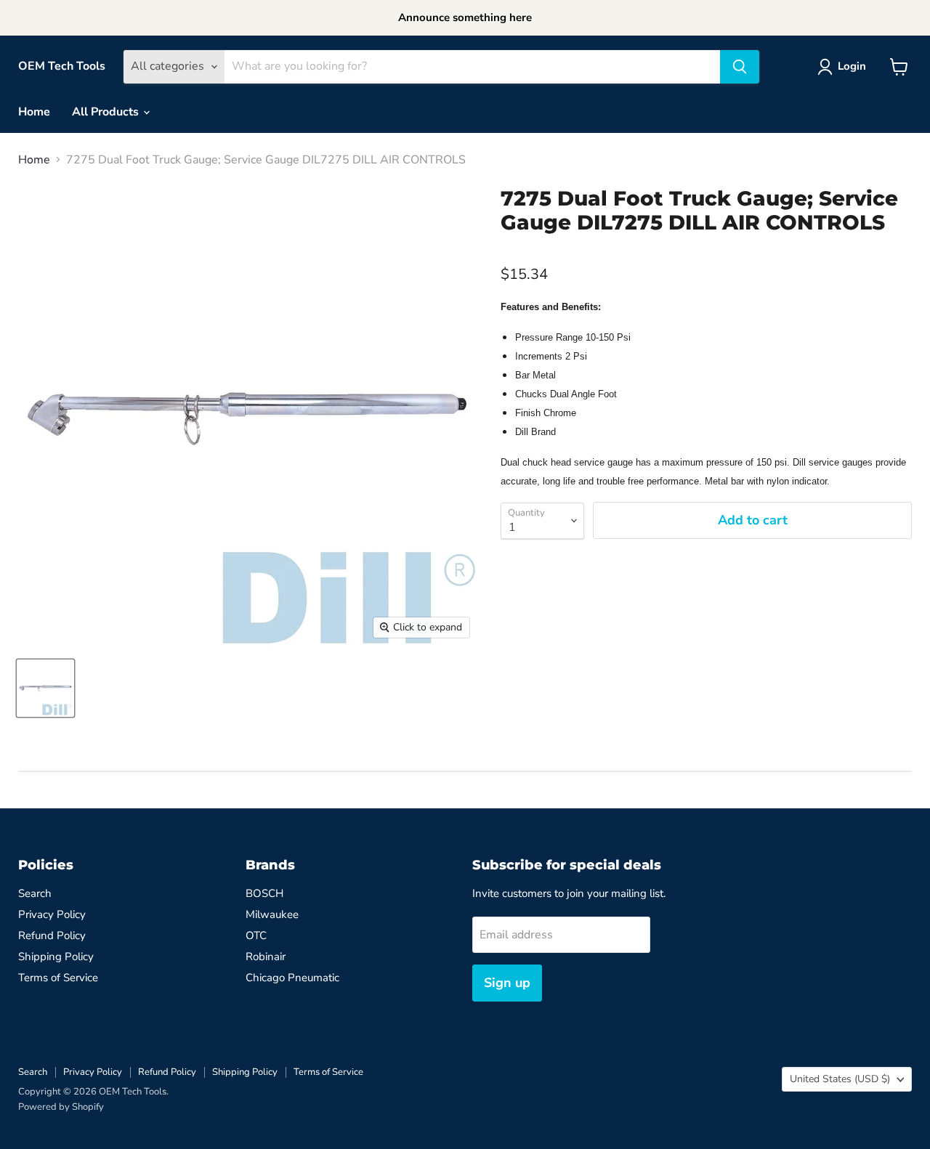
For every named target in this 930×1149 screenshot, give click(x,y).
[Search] (739, 67)
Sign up (507, 982)
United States (840, 1079)
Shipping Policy (56, 956)
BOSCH (264, 893)
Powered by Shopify (61, 1106)
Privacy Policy (52, 914)
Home (34, 112)
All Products (107, 112)
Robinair (266, 956)
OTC (256, 935)
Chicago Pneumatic (292, 977)
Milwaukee (272, 914)
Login (852, 66)
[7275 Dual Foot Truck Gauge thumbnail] (45, 688)
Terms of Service (58, 977)
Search (35, 893)
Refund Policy (52, 935)
